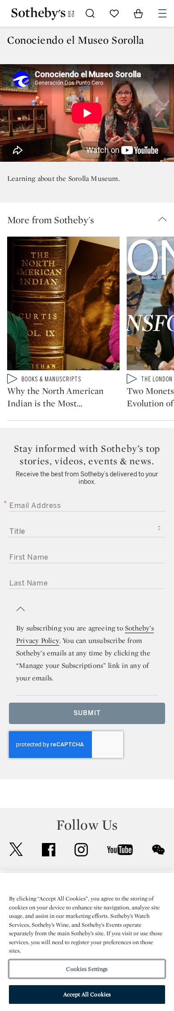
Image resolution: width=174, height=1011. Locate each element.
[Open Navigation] (162, 13)
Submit (87, 713)
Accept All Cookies (87, 994)
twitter (16, 849)
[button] (90, 219)
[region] (87, 942)
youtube (120, 849)
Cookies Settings (87, 969)
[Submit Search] (90, 13)
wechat (158, 849)
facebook (48, 849)
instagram (81, 849)
